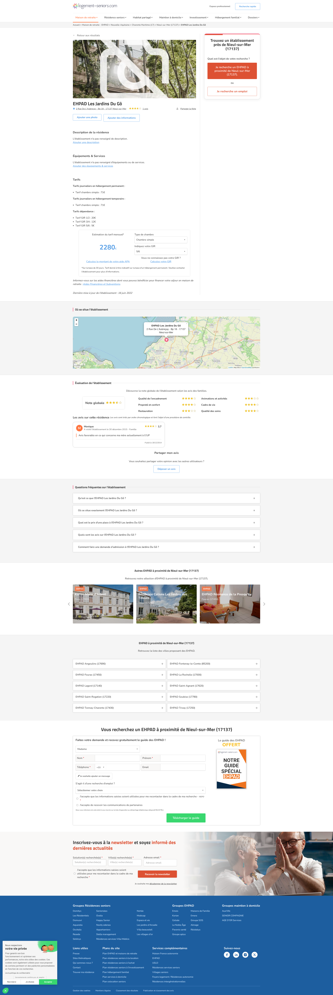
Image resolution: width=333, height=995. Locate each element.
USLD (155, 962)
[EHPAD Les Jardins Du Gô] (166, 340)
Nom (80, 758)
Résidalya (195, 929)
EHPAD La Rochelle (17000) (185, 674)
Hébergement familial (227, 17)
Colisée (175, 920)
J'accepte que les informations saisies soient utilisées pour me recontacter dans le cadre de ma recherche (105, 873)
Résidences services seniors (166, 967)
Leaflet (230, 367)
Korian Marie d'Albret (90, 594)
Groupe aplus (179, 934)
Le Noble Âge (179, 924)
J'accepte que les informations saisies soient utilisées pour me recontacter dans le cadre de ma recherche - (142, 796)
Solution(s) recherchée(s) (87, 857)
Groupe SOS (197, 920)
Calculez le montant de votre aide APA (108, 261)
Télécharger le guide (186, 818)
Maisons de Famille (200, 910)
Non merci (11, 982)
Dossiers (253, 17)
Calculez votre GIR (160, 261)
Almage (194, 924)
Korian (175, 915)
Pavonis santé (179, 929)
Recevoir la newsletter (157, 874)
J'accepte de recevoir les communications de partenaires (111, 805)
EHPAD (104, 24)
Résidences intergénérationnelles (168, 981)
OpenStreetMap (247, 367)
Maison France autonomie (165, 953)
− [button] (76, 324)
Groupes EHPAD (183, 905)
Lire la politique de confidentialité (17, 973)
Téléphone (84, 767)
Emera (194, 915)
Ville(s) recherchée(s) (120, 857)
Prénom (147, 758)
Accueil (76, 24)
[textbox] (100, 767)
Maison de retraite (85, 17)
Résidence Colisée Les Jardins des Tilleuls (162, 596)
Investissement (198, 17)
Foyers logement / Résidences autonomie (172, 976)
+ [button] (76, 320)
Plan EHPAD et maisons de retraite (120, 953)
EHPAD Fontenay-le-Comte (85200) (190, 663)
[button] (5, 990)
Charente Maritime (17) (143, 24)
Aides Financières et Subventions (101, 284)
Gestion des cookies (81, 990)
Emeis (175, 910)
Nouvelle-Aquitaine (120, 24)
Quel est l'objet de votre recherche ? (228, 58)
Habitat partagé (142, 17)
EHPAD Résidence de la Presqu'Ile (227, 594)
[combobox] (100, 767)
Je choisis (29, 982)
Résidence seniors (114, 17)
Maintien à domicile (170, 17)
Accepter (48, 982)
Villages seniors (160, 972)
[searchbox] (89, 862)
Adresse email (151, 857)
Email (145, 767)
